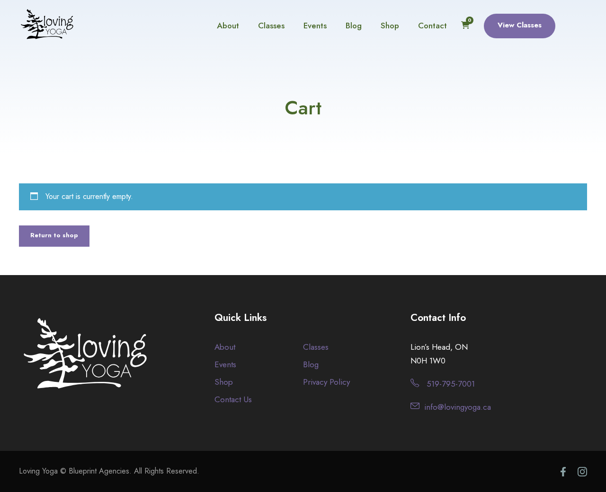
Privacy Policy (326, 382)
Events (315, 25)
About (228, 25)
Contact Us (233, 399)
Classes (271, 25)
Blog (354, 25)
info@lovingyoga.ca (457, 407)
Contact (432, 25)
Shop (390, 25)
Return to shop (54, 235)
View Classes (520, 25)
